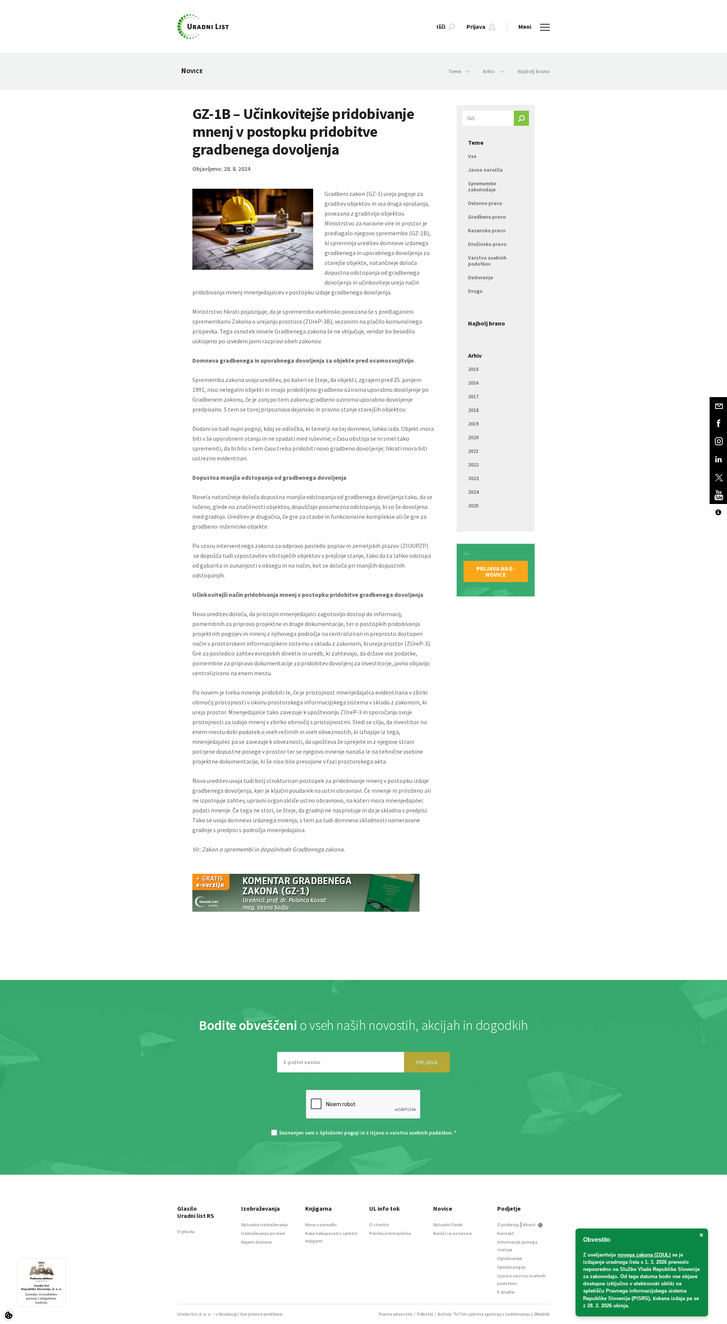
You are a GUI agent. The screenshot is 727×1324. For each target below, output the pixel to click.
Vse (472, 156)
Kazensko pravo (486, 230)
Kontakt (505, 1233)
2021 (473, 451)
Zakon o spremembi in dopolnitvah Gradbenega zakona (272, 849)
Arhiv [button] (489, 71)
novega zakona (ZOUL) (644, 1255)
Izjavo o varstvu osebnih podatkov (410, 1132)
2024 (473, 491)
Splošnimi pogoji (339, 1132)
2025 (473, 505)
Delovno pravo (485, 203)
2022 (473, 464)
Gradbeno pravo (487, 216)
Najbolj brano (534, 71)
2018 (473, 410)
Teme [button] (454, 71)
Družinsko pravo (487, 244)
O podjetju (508, 1224)
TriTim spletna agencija (477, 1314)
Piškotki (425, 1314)
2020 (473, 437)
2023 (473, 478)
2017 (473, 396)
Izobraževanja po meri (263, 1233)
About (530, 1224)
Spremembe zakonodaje (482, 186)
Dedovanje (480, 277)
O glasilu (186, 1231)
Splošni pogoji (511, 1267)
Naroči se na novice (452, 1233)
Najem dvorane (256, 1242)
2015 (473, 369)
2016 (473, 382)
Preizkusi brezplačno (390, 1233)
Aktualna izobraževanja (264, 1224)
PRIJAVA (427, 1062)
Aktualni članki (448, 1224)
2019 (473, 423)
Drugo (475, 291)
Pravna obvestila (395, 1314)
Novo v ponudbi (321, 1224)
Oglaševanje (509, 1258)
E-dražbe (506, 1292)
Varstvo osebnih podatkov (487, 260)
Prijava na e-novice (495, 571)
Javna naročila (485, 169)
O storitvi (379, 1224)
